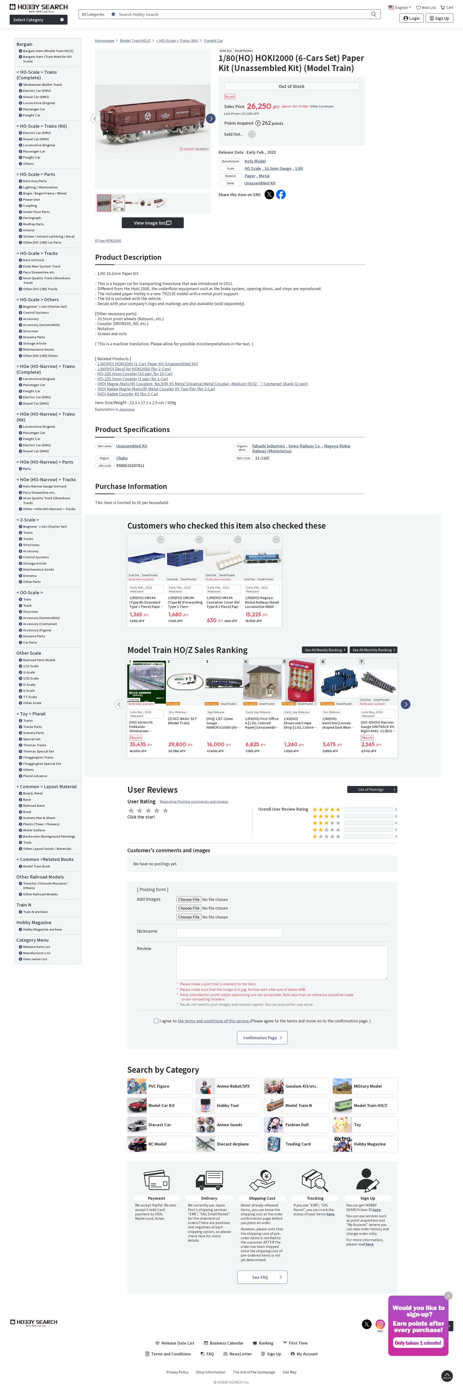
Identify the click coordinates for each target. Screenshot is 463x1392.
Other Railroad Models (40, 894)
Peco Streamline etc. (39, 272)
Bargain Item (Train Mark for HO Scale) (47, 59)
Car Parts (30, 642)
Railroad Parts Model (39, 660)
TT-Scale (30, 696)
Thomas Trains (34, 745)
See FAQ (260, 1277)
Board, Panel (33, 793)
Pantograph (32, 217)
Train (27, 599)
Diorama (29, 575)
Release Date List (36, 946)
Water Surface (34, 830)
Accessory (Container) (40, 623)
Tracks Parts (32, 726)
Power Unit (31, 199)
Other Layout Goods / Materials (47, 848)
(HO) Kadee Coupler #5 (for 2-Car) (127, 394)
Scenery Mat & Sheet (39, 817)
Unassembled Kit (260, 183)
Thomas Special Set (38, 751)
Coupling (30, 205)
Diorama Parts (34, 337)
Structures (31, 544)
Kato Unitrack (33, 260)
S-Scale (29, 690)
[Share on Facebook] (281, 194)
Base (27, 799)
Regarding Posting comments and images (194, 801)
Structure (30, 331)
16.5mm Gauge (278, 168)
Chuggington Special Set (42, 763)
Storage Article (34, 343)
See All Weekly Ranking (323, 649)
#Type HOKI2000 (108, 240)
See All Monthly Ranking (372, 649)
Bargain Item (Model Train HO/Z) (48, 50)
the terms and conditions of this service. (214, 1021)
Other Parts (32, 581)
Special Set (32, 739)
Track (27, 605)
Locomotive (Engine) (39, 102)
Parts (27, 468)
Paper (250, 176)
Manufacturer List (36, 953)
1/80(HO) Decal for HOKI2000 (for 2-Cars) (134, 369)
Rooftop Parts (33, 224)
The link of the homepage (254, 1372)
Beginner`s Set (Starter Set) (45, 306)
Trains (28, 532)
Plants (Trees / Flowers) (41, 824)
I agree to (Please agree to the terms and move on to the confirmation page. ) (265, 1020)
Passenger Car (34, 109)
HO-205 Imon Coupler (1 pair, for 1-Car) (132, 378)
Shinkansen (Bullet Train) (42, 84)
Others (28, 163)
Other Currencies (322, 106)
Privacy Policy (177, 1372)
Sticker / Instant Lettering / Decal (49, 236)
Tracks (28, 538)
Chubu (122, 458)
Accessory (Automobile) (41, 324)
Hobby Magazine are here (42, 929)
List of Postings (371, 789)
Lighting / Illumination (40, 187)
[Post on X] (269, 194)
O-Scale (29, 684)
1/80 (299, 168)
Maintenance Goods (38, 349)
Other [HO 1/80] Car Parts (42, 242)
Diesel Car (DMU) (36, 96)
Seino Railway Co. (304, 446)
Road (27, 811)
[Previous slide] (95, 118)
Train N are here (35, 911)
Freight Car (31, 115)
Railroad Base (34, 805)
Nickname (147, 931)
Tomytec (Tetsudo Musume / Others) (45, 885)
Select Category (28, 19)
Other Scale (32, 702)
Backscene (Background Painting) (49, 836)
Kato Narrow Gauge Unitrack (45, 486)
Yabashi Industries (268, 446)
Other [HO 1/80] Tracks (40, 288)
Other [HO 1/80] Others (40, 355)
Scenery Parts (33, 732)
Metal (264, 176)
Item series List (35, 959)
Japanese (127, 409)
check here (196, 1235)
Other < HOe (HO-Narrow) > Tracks (49, 508)
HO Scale (253, 168)
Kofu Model (255, 161)
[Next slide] (211, 118)
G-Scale (29, 672)
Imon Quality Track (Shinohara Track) (46, 280)
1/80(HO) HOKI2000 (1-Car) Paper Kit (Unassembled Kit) (147, 363)
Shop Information (210, 1372)
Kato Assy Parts (35, 181)
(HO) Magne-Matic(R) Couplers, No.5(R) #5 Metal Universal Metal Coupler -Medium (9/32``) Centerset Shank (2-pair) (202, 383)
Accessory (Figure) (37, 630)
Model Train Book (36, 866)
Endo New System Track (41, 266)
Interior (29, 230)
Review (144, 948)
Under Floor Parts (36, 211)
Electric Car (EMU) (37, 90)
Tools (27, 842)
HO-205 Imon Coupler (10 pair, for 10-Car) (135, 373)
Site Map (290, 1372)
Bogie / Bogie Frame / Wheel (45, 193)
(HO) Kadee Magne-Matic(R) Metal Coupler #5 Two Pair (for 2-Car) (156, 389)
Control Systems (36, 312)
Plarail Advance (35, 775)
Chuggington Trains (38, 757)
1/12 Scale (31, 666)
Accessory (31, 318)
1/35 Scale (31, 678)
